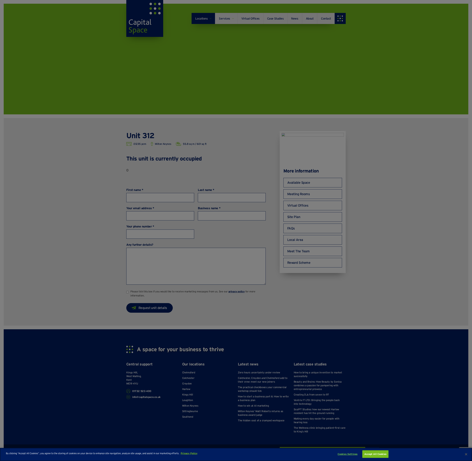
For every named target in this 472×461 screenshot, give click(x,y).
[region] (236, 454)
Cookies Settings (348, 454)
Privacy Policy (189, 453)
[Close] (466, 454)
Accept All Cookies (375, 454)
